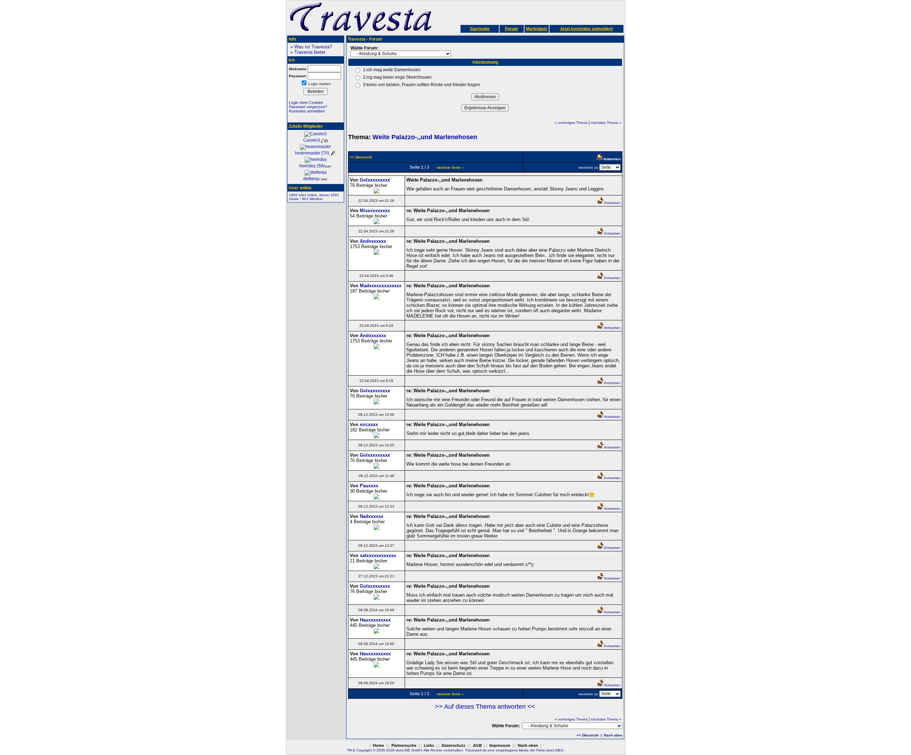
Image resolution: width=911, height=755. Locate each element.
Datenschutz (453, 745)
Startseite (480, 28)
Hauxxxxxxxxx (375, 620)
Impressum (499, 745)
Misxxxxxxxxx (375, 210)
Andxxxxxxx (373, 241)
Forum (511, 28)
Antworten (612, 203)
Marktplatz (536, 28)
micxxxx (369, 424)
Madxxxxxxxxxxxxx (380, 285)
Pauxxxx (369, 485)
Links (429, 745)
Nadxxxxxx (371, 516)
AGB (477, 745)
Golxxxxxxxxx (375, 180)
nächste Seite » (450, 167)
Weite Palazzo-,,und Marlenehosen (425, 137)
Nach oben (613, 735)
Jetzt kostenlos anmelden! (586, 28)
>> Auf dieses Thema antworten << (485, 706)
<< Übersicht (587, 735)
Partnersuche (403, 745)
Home (378, 745)
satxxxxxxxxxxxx (378, 555)
